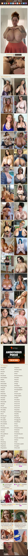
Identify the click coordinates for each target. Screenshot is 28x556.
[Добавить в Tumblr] (22, 3)
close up (4, 415)
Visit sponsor (18, 54)
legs (17, 383)
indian (17, 377)
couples (4, 419)
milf (17, 391)
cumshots (4, 423)
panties (18, 409)
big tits (3, 387)
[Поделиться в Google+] (9, 3)
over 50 (18, 405)
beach (3, 381)
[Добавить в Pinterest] (15, 3)
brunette (4, 401)
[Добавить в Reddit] (17, 3)
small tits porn (19, 433)
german (4, 443)
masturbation (19, 389)
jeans (17, 379)
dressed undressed (7, 427)
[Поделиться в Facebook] (4, 3)
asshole (4, 375)
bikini (3, 389)
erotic (3, 431)
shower (18, 429)
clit (2, 413)
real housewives (20, 375)
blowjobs (4, 395)
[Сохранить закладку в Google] (6, 3)
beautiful (4, 383)
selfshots (18, 421)
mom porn (18, 393)
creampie (4, 421)
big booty (4, 385)
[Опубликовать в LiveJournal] (13, 3)
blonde (4, 393)
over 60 (18, 407)
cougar (4, 417)
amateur (4, 367)
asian (3, 371)
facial (3, 435)
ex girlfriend (5, 433)
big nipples (18, 395)
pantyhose (18, 411)
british (3, 399)
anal (3, 369)
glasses (4, 445)
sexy (17, 425)
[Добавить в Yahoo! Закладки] (26, 3)
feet (3, 439)
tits (16, 441)
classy (3, 411)
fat (2, 437)
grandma (4, 447)
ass (3, 373)
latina (17, 381)
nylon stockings (20, 437)
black (3, 391)
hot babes (4, 377)
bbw (3, 379)
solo (17, 435)
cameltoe (4, 407)
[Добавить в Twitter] (24, 3)
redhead (18, 417)
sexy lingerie (19, 387)
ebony (3, 429)
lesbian (18, 385)
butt (3, 405)
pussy (17, 415)
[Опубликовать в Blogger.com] (2, 3)
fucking (4, 441)
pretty (17, 413)
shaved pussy (19, 427)
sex (17, 423)
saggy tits (18, 419)
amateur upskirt (20, 443)
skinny (17, 431)
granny (17, 367)
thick (17, 439)
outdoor (18, 399)
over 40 (18, 403)
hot (16, 373)
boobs (3, 397)
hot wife (18, 447)
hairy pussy (19, 369)
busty (3, 403)
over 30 (18, 401)
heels (17, 371)
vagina (17, 445)
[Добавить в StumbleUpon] (19, 3)
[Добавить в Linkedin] (11, 3)
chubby (4, 409)
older (17, 397)
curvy (3, 425)
